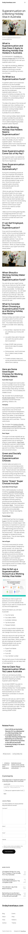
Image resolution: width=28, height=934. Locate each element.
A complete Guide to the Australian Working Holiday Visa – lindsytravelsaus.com (14, 786)
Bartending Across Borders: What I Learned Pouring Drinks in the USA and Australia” (15, 740)
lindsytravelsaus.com (9, 2)
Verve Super (20, 550)
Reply (5, 793)
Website (4, 839)
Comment (5, 808)
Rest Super (20, 442)
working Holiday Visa (17, 753)
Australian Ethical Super (16, 492)
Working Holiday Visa (7, 39)
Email (3, 833)
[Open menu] (25, 2)
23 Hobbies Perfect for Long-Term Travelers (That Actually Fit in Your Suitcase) (11, 873)
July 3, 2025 (24, 887)
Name (4, 826)
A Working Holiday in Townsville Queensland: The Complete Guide (11, 881)
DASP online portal (16, 701)
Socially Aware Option (8, 398)
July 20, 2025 (24, 873)
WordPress (23, 931)
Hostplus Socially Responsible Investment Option (13, 425)
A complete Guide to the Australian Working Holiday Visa (15, 736)
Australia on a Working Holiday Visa (12, 57)
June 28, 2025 (7, 784)
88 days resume (6, 753)
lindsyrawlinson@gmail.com (13, 37)
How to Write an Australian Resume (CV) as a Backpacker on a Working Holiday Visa (14, 731)
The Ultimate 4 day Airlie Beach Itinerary (9, 887)
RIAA (11, 505)
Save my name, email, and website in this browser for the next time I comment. (13, 846)
